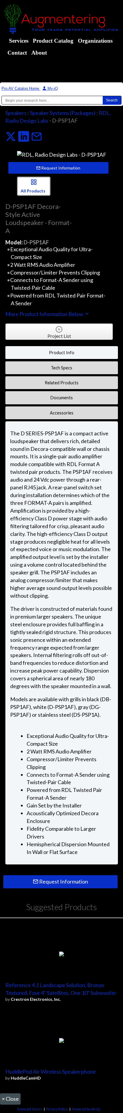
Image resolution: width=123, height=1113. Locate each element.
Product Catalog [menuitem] (53, 41)
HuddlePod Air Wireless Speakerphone (50, 1071)
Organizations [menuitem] (95, 41)
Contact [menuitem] (17, 53)
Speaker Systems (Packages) (63, 113)
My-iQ (52, 88)
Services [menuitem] (18, 41)
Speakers (16, 113)
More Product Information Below (44, 314)
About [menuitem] (39, 53)
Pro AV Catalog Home (20, 88)
